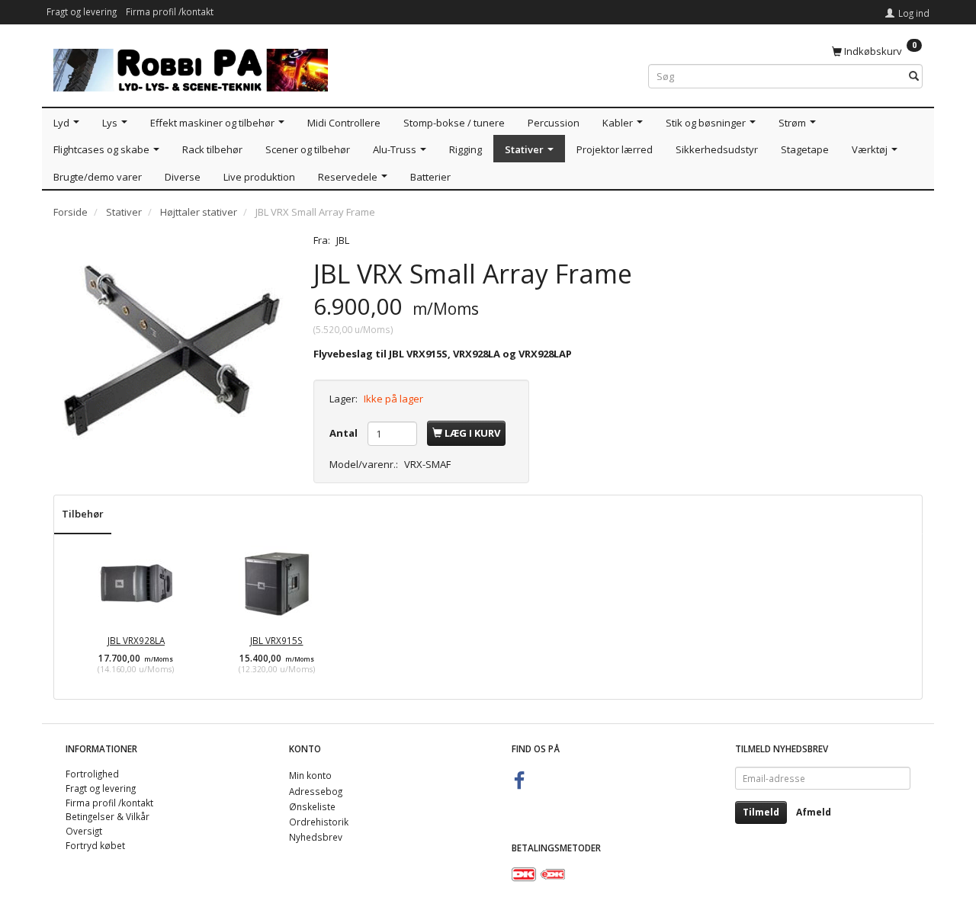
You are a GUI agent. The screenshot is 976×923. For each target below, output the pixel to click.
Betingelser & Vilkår (107, 816)
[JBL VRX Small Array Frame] (172, 351)
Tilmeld (761, 812)
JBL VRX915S (276, 640)
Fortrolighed (92, 774)
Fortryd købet (95, 845)
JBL (342, 240)
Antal (344, 433)
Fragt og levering (82, 11)
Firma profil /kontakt (170, 11)
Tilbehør (83, 514)
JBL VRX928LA (136, 640)
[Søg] (914, 76)
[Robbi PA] (190, 67)
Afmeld (813, 812)
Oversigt (84, 831)
